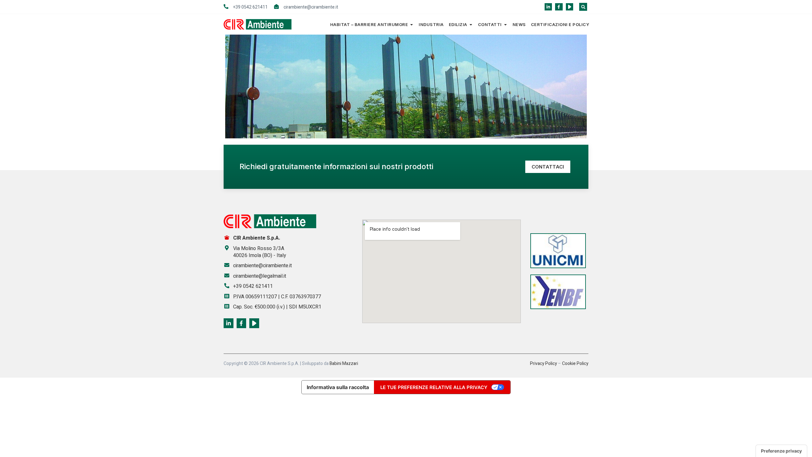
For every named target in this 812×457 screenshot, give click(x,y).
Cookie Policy (575, 363)
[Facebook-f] (558, 6)
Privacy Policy (543, 363)
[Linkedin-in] (548, 6)
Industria (431, 24)
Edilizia (458, 24)
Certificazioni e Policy (560, 24)
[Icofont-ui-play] (569, 6)
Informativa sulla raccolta (338, 387)
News (519, 24)
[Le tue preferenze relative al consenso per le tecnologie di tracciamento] (781, 451)
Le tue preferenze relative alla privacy (434, 387)
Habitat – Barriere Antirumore (369, 24)
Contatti (490, 24)
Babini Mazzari (344, 363)
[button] (583, 7)
